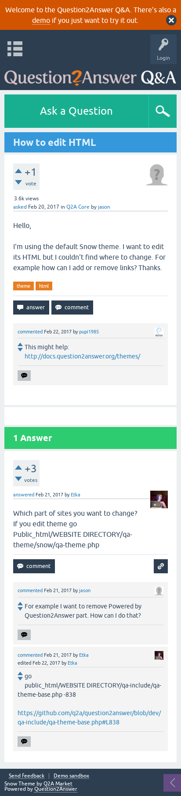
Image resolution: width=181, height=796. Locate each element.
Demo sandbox (71, 776)
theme (23, 286)
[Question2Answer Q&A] (90, 75)
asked (20, 207)
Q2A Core (78, 207)
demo (41, 20)
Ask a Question (76, 111)
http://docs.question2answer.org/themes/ (82, 356)
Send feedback (26, 776)
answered (23, 494)
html (44, 286)
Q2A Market (57, 784)
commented (30, 331)
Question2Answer (55, 789)
